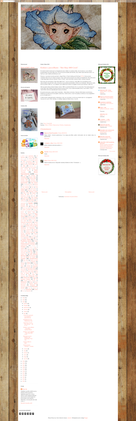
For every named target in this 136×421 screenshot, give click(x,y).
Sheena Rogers (26, 261)
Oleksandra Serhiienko (26, 229)
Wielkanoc (24, 282)
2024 (23, 301)
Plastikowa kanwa (26, 241)
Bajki (24, 165)
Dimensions (24, 182)
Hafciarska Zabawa (32, 190)
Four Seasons (25, 187)
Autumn (36, 164)
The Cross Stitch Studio (28, 271)
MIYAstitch (30, 216)
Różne (30, 249)
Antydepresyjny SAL (33, 163)
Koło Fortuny (25, 207)
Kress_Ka (24, 389)
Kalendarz (29, 201)
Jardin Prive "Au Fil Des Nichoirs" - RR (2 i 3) (28, 324)
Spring (34, 263)
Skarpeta (33, 261)
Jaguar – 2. (102, 115)
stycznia (26, 358)
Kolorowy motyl (24, 206)
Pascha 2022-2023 (25, 233)
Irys (34, 195)
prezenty (33, 245)
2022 (23, 363)
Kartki (30, 203)
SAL (31, 251)
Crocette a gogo (24, 181)
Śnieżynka (35, 266)
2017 (23, 373)
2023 (23, 361)
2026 (23, 297)
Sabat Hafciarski (24, 251)
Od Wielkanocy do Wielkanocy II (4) (27, 320)
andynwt (69, 417)
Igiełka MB (23, 194)
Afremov (30, 158)
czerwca (26, 348)
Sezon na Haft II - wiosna (27, 67)
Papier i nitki (103, 107)
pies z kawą (33, 236)
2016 (23, 375)
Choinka (23, 177)
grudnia (25, 303)
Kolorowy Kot (32, 204)
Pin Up (22, 238)
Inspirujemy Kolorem (25, 195)
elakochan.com (103, 114)
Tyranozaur (23, 276)
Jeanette (46, 151)
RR (35, 249)
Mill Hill (32, 215)
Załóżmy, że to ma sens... (105, 120)
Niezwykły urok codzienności (107, 130)
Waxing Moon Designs (29, 280)
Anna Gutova (35, 160)
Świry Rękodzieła (26, 267)
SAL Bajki (30, 252)
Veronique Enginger (25, 279)
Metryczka (23, 213)
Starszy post (91, 192)
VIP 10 (35, 279)
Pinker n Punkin (48, 125)
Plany (35, 239)
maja (25, 350)
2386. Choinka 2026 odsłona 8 (106, 103)
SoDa (28, 263)
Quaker (22, 248)
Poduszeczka (56, 125)
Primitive (62, 125)
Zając (29, 288)
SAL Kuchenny (32, 255)
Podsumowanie (31, 242)
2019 (23, 369)
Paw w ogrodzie (32, 235)
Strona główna (68, 192)
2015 (23, 377)
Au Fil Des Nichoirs (27, 164)
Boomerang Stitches (26, 170)
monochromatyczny (25, 219)
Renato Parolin (30, 248)
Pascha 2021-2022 (30, 232)
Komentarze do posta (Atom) (70, 196)
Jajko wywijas (34, 197)
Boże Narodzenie (29, 173)
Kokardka (23, 205)
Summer (22, 264)
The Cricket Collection (33, 270)
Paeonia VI (28, 230)
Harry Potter (26, 193)
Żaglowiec (28, 290)
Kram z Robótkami (34, 207)
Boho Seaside (24, 168)
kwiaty (35, 209)
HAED (22, 190)
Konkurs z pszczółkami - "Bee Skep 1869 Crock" (28, 333)
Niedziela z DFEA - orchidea (106, 126)
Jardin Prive (23, 200)
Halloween (23, 191)
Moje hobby (32, 8)
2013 (23, 381)
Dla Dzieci (34, 182)
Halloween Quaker (33, 191)
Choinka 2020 (32, 177)
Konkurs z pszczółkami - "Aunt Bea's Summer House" (28, 328)
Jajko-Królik (33, 198)
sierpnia (26, 311)
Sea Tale (26, 260)
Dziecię (36, 184)
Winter (31, 282)
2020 (23, 367)
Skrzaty (22, 263)
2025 (23, 299)
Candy (36, 174)
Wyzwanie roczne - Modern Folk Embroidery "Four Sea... (27, 338)
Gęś (32, 187)
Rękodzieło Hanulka (105, 124)
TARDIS (34, 267)
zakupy (22, 289)
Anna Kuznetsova (27, 161)
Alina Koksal (28, 160)
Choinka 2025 (32, 178)
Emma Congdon (25, 185)
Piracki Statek (26, 239)
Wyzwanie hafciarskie (25, 286)
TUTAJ (82, 76)
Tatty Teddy (23, 268)
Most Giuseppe (34, 219)
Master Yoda (31, 212)
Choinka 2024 (24, 178)
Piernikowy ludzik (25, 236)
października (27, 307)
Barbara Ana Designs (31, 167)
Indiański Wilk (33, 194)
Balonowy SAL (32, 165)
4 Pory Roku (31, 157)
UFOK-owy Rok (33, 276)
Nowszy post (45, 192)
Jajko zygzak (26, 198)
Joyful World (31, 200)
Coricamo (33, 179)
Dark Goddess (33, 181)
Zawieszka (28, 289)
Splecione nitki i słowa (105, 90)
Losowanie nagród (24, 210)
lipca (25, 313)
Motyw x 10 (32, 220)
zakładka (34, 288)
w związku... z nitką (104, 119)
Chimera (33, 175)
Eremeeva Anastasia (34, 185)
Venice (34, 277)
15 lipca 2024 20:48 (57, 143)
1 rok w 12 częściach (27, 155)
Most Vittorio (24, 220)
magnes (31, 210)
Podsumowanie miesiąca (28, 244)
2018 (23, 371)
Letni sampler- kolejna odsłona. (106, 98)
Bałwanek (23, 167)
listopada (26, 305)
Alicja (45, 160)
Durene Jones (30, 184)
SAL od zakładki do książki (28, 257)
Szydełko (29, 265)
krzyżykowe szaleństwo (105, 102)
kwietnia (26, 352)
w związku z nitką (48, 143)
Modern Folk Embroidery (30, 218)
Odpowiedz (46, 138)
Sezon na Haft (34, 260)
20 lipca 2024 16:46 (51, 160)
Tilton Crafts (31, 274)
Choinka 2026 (24, 179)
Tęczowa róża (31, 269)
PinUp (36, 238)
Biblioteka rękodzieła (105, 136)
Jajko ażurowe (24, 197)
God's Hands (33, 188)
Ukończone (26, 277)
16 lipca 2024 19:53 (53, 151)
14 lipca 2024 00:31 (62, 133)
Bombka (33, 168)
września (26, 309)
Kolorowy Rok (34, 206)
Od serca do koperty (30, 226)
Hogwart (34, 193)
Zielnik (36, 289)
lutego (25, 356)
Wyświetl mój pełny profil (26, 403)
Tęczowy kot (23, 270)
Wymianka (32, 285)
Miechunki (30, 213)
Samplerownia (67, 125)
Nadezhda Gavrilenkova (26, 222)
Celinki (25, 175)
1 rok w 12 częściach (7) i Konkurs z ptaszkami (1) (28, 316)
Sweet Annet (29, 264)
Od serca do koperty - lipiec (106, 138)
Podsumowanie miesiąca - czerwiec (28, 345)
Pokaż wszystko (112, 151)
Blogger (86, 417)
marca (25, 354)
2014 (23, 379)
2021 (23, 365)
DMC (24, 184)
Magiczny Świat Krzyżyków (50, 133)
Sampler (23, 258)
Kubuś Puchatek (27, 209)
